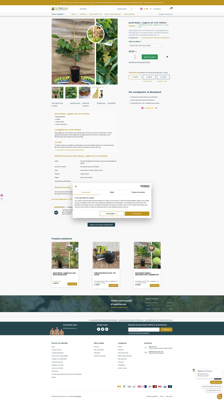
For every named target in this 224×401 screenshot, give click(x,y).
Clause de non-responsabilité (60, 356)
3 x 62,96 (163, 77)
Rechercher (132, 9)
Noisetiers (121, 362)
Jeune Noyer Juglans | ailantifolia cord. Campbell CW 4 (147, 274)
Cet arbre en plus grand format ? (139, 62)
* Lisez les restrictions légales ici (138, 333)
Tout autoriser (137, 213)
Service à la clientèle (57, 368)
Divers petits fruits (96, 14)
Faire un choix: (135, 41)
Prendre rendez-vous (119, 307)
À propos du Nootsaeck (165, 14)
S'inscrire (96, 346)
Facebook (98, 329)
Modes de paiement (57, 362)
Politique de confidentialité (59, 359)
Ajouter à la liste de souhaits (167, 56)
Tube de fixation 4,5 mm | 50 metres (104, 274)
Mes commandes (99, 350)
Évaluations (101, 103)
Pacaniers (83, 14)
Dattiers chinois (122, 368)
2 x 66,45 (149, 77)
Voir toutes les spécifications (63, 181)
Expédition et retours (57, 365)
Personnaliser (110, 213)
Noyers (74, 14)
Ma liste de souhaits (99, 356)
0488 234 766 (152, 346)
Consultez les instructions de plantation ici (70, 150)
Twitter (102, 329)
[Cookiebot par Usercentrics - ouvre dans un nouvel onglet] (141, 186)
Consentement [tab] (85, 192)
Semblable (112, 103)
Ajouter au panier (149, 57)
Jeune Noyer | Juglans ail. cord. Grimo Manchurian (64, 274)
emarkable (78, 396)
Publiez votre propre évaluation (100, 225)
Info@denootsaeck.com (156, 351)
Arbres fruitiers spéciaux (112, 14)
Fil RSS (162, 396)
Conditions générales (58, 353)
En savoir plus (133, 38)
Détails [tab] (112, 192)
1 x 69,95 (135, 77)
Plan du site (55, 371)
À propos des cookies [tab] (138, 192)
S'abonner (166, 329)
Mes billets (97, 353)
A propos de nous (57, 350)
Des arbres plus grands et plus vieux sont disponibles (67, 374)
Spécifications (75, 103)
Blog (53, 346)
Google (106, 329)
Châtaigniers (121, 365)
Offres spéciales (129, 14)
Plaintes (54, 377)
